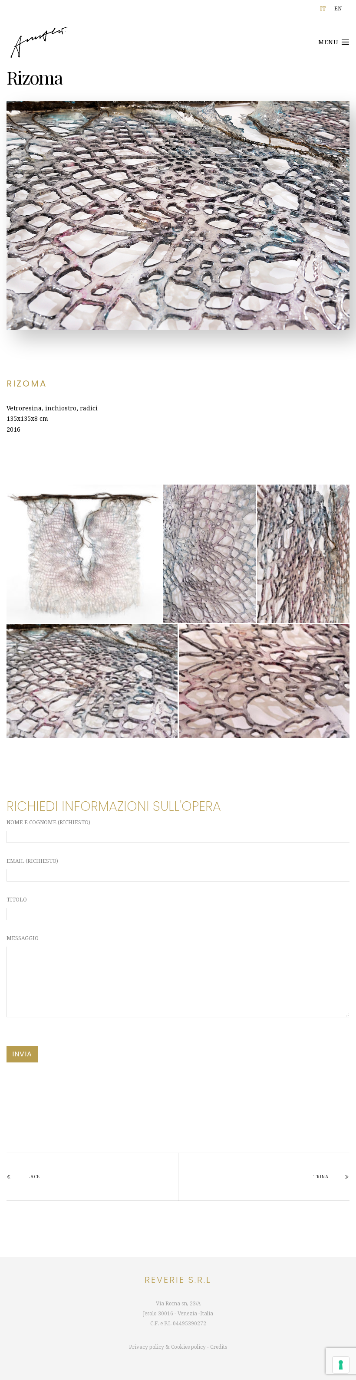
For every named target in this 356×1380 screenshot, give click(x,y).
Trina (321, 1176)
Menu (329, 42)
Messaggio (23, 938)
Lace (33, 1176)
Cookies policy (188, 1347)
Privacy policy (146, 1347)
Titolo (17, 900)
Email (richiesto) (32, 861)
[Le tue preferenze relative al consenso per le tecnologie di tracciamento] (341, 1365)
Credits (218, 1347)
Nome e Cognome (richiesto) (48, 822)
